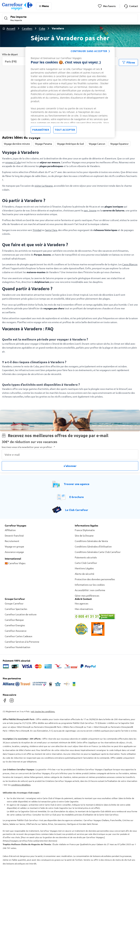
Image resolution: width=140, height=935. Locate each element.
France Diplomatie (85, 530)
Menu (45, 6)
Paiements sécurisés (86, 557)
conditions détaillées (20, 784)
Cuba (42, 28)
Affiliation (10, 530)
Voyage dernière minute (17, 143)
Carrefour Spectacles (16, 608)
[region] (70, 92)
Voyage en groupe (14, 546)
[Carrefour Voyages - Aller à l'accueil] (17, 6)
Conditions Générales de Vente (91, 540)
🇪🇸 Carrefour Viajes (15, 563)
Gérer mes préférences (87, 595)
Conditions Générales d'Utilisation (93, 546)
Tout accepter (65, 129)
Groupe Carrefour (14, 603)
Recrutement (12, 540)
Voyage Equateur (119, 143)
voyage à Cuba (13, 162)
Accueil (10, 28)
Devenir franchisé (14, 535)
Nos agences (81, 603)
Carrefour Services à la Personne (22, 641)
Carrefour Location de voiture (21, 614)
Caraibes (27, 28)
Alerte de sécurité (84, 573)
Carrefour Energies (15, 625)
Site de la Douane (84, 535)
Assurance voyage (14, 551)
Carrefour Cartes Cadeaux (18, 636)
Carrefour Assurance (15, 630)
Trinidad (37, 229)
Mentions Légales (84, 568)
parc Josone (90, 210)
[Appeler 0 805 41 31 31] (105, 616)
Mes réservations (84, 608)
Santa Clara (51, 229)
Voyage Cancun (97, 143)
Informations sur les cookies (90, 584)
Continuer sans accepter (89, 51)
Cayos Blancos (129, 264)
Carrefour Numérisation (17, 647)
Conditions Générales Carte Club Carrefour (98, 551)
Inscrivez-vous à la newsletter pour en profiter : (28, 447)
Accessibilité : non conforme (90, 590)
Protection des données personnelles (95, 579)
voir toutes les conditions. (43, 711)
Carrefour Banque (14, 619)
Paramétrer (40, 129)
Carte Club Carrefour (86, 562)
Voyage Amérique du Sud (70, 143)
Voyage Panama (43, 143)
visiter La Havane (43, 185)
